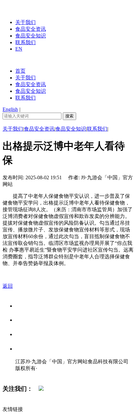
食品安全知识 (30, 35)
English (10, 109)
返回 (8, 286)
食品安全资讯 (30, 29)
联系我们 (25, 42)
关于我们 (25, 22)
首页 (20, 71)
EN (18, 49)
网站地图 (28, 375)
